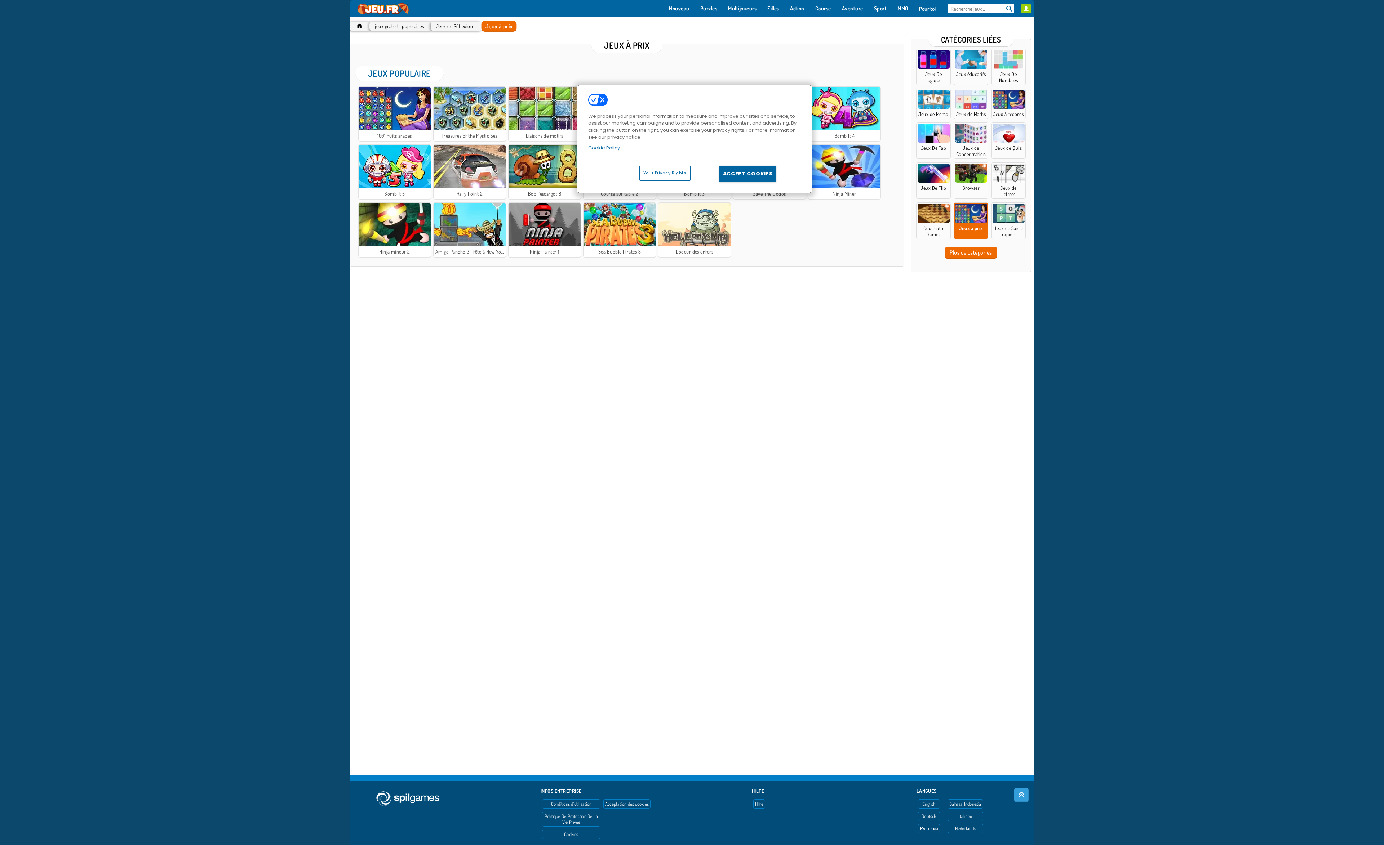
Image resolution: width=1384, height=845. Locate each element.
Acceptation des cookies (627, 804)
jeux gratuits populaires (399, 26)
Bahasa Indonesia (965, 804)
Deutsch (929, 816)
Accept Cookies (748, 173)
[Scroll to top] (1021, 795)
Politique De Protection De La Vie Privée (571, 819)
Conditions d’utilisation (571, 804)
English (929, 804)
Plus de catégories (971, 252)
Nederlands (965, 828)
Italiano (965, 816)
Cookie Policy (604, 147)
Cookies (571, 834)
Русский (929, 828)
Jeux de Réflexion (454, 26)
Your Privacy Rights (665, 173)
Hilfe (759, 804)
